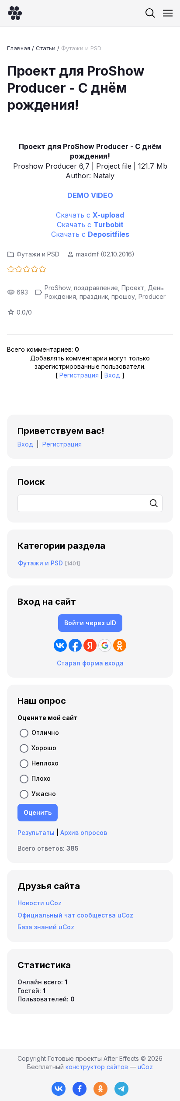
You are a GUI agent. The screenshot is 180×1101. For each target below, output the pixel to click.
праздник (94, 296)
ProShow (57, 287)
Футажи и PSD (81, 48)
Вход (112, 375)
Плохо (41, 778)
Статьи (45, 48)
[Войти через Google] (104, 645)
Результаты (36, 832)
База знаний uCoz (45, 927)
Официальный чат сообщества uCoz (75, 915)
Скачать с (90, 215)
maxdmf (87, 254)
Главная (18, 48)
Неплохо (45, 763)
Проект (132, 287)
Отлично (45, 732)
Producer (152, 296)
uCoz (145, 1066)
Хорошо (43, 747)
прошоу (123, 296)
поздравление (96, 287)
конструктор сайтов (97, 1066)
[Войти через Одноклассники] (119, 645)
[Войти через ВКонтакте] (60, 645)
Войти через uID (90, 623)
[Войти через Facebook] (75, 645)
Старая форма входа (90, 663)
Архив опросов (83, 832)
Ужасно (43, 793)
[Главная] (15, 13)
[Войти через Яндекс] (90, 645)
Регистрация (79, 375)
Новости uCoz (39, 903)
